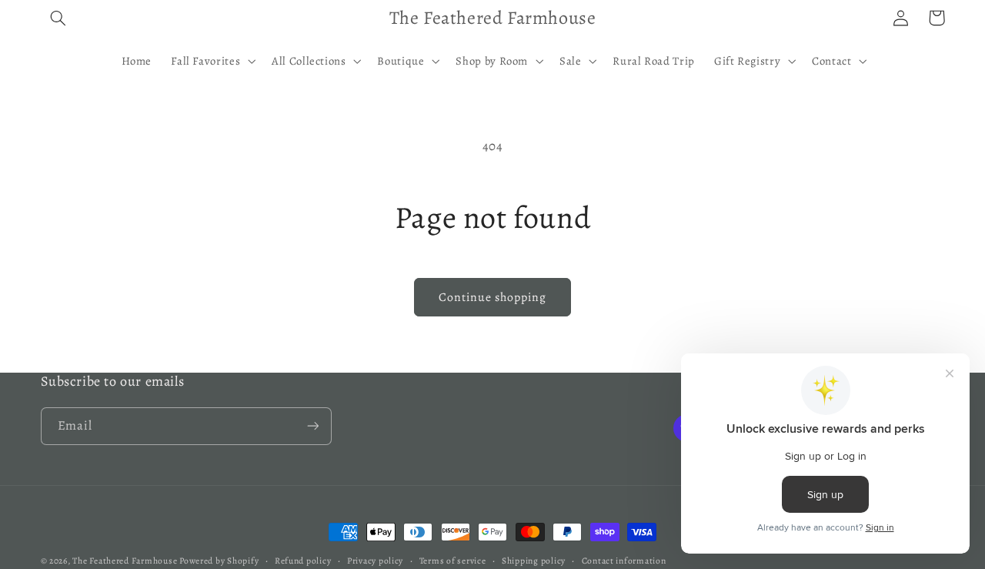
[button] (58, 17)
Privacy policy (375, 560)
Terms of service (452, 560)
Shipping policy (534, 560)
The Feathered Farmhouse (125, 560)
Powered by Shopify (219, 560)
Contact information (624, 560)
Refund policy (303, 560)
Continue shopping (493, 297)
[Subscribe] (312, 426)
